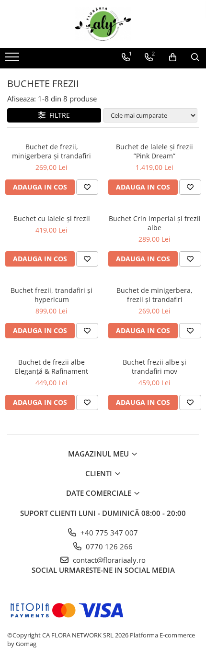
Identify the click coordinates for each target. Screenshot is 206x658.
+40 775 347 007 (108, 532)
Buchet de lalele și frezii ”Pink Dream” (154, 151)
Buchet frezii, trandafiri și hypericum (51, 295)
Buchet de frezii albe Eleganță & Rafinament (51, 366)
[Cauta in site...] (195, 57)
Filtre (58, 115)
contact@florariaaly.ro (108, 560)
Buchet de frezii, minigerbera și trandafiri (51, 151)
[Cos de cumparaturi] (172, 57)
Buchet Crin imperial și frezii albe (155, 223)
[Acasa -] (103, 24)
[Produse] (13, 60)
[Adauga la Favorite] (87, 187)
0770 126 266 (108, 546)
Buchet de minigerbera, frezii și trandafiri (154, 295)
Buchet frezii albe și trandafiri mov (154, 366)
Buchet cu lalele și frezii (51, 218)
